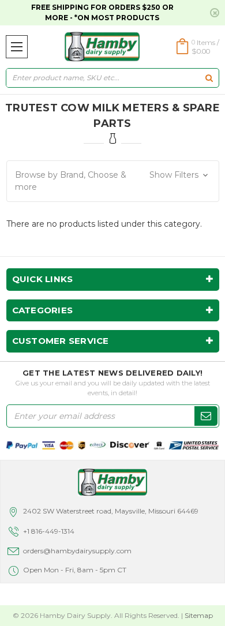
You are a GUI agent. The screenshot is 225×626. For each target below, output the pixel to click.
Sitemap (199, 615)
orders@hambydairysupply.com (77, 550)
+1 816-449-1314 (48, 531)
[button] (112, 181)
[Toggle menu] (17, 46)
